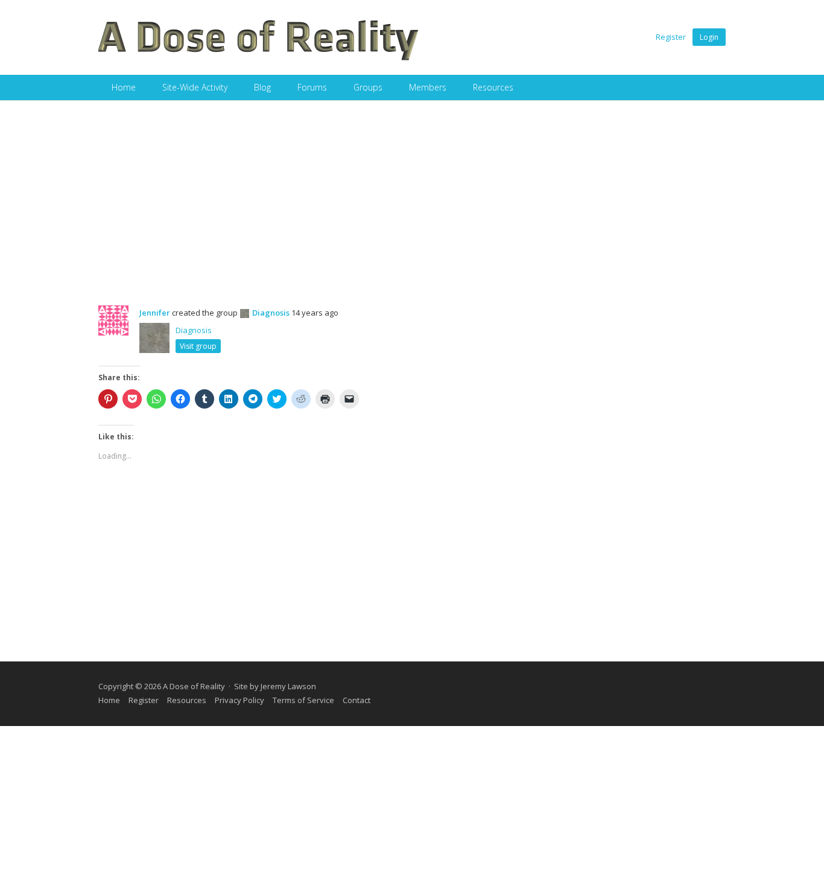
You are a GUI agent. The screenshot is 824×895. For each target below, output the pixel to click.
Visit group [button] (198, 346)
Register (671, 36)
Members (427, 87)
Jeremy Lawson (288, 686)
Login (709, 37)
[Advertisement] (412, 190)
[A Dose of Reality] (258, 58)
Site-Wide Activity (194, 87)
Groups (367, 87)
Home (124, 87)
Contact (356, 700)
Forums (312, 87)
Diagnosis (271, 312)
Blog (262, 87)
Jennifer (154, 312)
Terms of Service (303, 700)
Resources (493, 87)
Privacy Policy (239, 700)
